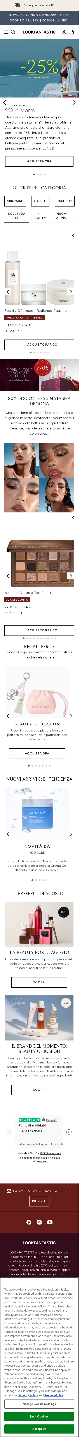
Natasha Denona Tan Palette (29, 593)
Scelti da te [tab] (17, 216)
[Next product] (70, 575)
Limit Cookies (39, 1416)
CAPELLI (40, 201)
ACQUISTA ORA (39, 161)
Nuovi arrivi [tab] (62, 216)
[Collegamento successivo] (70, 715)
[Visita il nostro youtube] (50, 1222)
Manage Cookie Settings (39, 1404)
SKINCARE (15, 201)
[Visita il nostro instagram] (39, 1222)
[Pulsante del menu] (5, 32)
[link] (63, 32)
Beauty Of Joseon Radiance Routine (35, 311)
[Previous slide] (5, 102)
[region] (39, 1357)
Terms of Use (53, 1395)
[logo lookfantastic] (39, 32)
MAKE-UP (65, 201)
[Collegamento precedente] (7, 715)
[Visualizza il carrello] (71, 32)
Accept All (39, 1428)
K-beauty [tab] (39, 216)
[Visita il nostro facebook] (29, 1222)
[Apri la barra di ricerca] (13, 32)
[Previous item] (7, 291)
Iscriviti (39, 1201)
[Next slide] (74, 102)
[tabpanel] (39, 292)
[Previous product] (7, 575)
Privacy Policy (28, 1395)
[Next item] (70, 291)
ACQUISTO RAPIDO (42, 344)
